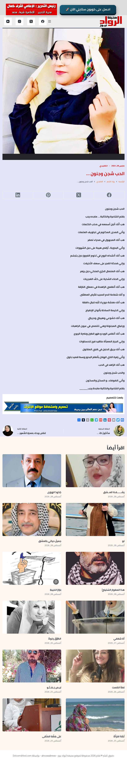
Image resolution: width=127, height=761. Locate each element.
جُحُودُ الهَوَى (54, 492)
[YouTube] (8, 21)
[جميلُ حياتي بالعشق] (31, 519)
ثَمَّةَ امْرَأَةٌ (119, 736)
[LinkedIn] (17, 195)
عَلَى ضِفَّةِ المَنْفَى (51, 736)
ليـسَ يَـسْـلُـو (53, 687)
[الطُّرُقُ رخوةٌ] (31, 617)
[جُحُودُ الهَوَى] (31, 470)
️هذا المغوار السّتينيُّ (113, 589)
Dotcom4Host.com (22, 755)
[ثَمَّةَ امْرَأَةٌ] (95, 714)
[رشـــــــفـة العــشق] (95, 470)
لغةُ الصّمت (118, 687)
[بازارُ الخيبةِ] (31, 568)
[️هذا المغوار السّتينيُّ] (95, 568)
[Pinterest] (48, 195)
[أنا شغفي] (95, 617)
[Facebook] (43, 21)
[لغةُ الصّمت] (95, 666)
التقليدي (103, 166)
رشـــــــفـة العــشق (114, 492)
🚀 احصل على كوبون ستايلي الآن (88, 9)
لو (123, 541)
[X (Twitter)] (31, 21)
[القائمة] (49, 21)
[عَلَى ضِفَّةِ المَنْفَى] (31, 714)
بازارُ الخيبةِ (55, 589)
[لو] (95, 519)
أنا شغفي (119, 638)
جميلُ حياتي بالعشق (49, 541)
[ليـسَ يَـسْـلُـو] (31, 666)
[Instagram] (19, 21)
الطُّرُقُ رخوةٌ (54, 638)
